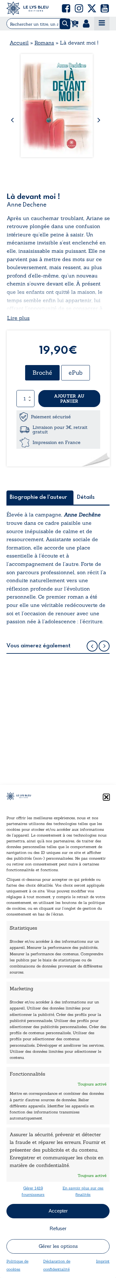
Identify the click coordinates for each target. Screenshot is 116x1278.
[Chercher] (65, 24)
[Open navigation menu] (102, 23)
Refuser (58, 1228)
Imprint (103, 1261)
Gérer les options (58, 1246)
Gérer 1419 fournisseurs (33, 1191)
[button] (106, 797)
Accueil (19, 42)
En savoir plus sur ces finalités (83, 1191)
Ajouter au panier (69, 398)
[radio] (42, 372)
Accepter (58, 1211)
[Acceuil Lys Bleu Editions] (27, 8)
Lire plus (18, 318)
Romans (44, 42)
